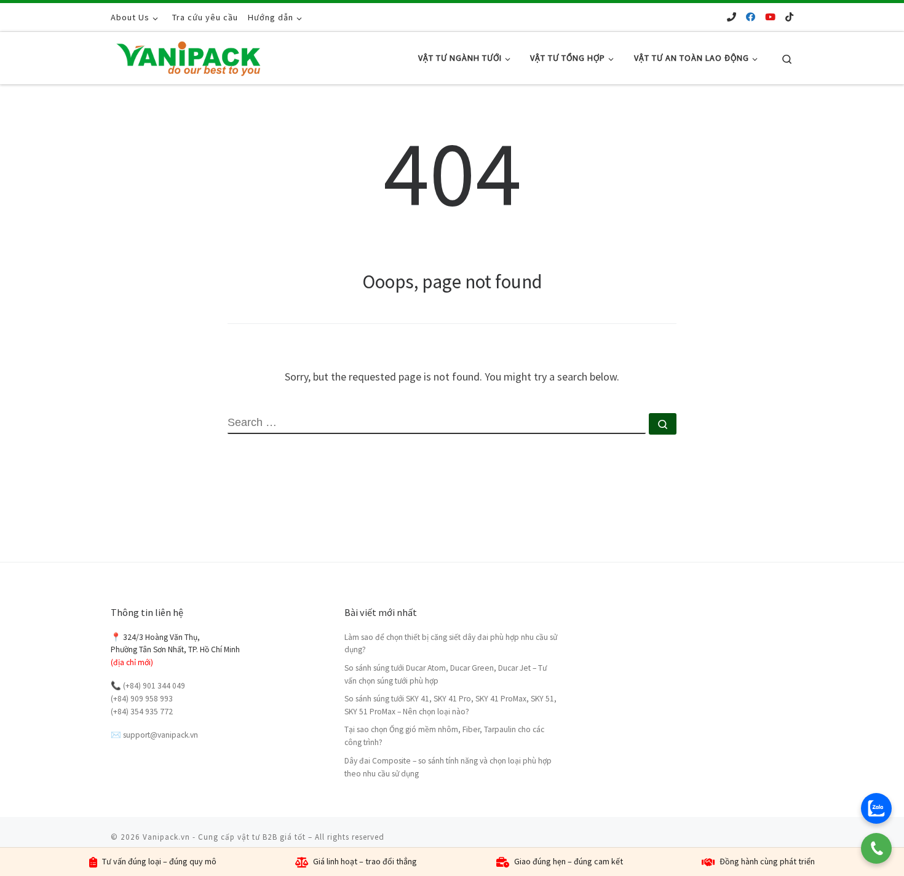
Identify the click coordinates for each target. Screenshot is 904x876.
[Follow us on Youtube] (770, 17)
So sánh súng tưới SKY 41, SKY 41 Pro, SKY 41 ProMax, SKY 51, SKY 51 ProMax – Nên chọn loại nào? (450, 705)
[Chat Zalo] (876, 808)
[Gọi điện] (876, 848)
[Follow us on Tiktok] (789, 17)
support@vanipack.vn (160, 735)
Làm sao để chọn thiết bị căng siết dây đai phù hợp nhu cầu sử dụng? (450, 643)
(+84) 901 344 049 (154, 686)
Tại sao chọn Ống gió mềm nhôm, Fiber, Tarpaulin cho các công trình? (444, 736)
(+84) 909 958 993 (142, 698)
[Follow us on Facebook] (750, 17)
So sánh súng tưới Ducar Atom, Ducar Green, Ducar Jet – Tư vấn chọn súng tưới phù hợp (445, 674)
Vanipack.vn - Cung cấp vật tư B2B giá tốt (224, 837)
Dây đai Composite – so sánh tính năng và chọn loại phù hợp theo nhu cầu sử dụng (448, 767)
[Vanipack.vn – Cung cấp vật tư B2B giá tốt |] (187, 55)
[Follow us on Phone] (731, 17)
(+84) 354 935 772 (142, 711)
